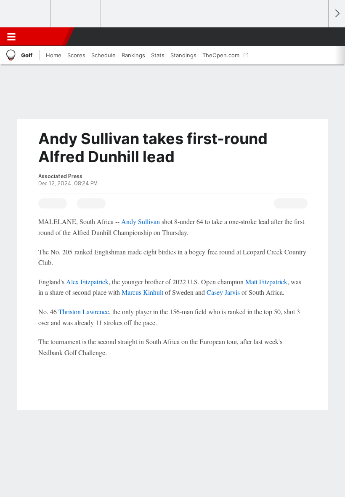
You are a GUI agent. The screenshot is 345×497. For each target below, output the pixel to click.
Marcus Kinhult (142, 292)
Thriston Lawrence (83, 311)
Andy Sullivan (140, 221)
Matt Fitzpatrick (266, 281)
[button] (317, 36)
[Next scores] (336, 13)
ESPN (45, 36)
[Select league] (25, 14)
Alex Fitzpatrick (87, 281)
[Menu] (11, 36)
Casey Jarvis (223, 292)
